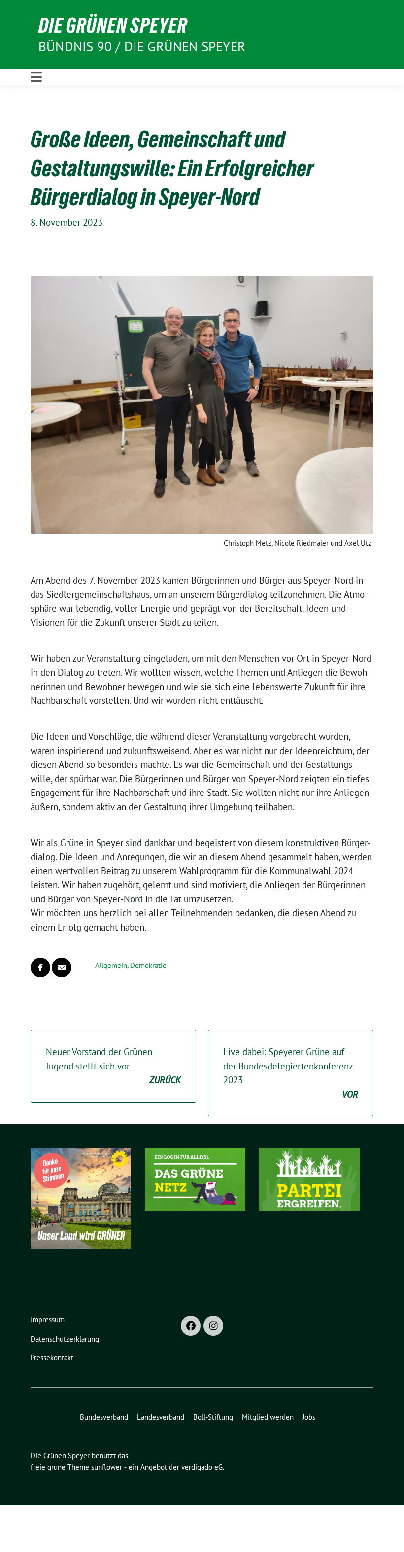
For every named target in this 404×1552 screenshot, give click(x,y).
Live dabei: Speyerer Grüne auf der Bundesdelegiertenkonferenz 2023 (290, 1073)
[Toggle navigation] (36, 77)
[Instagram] (213, 1326)
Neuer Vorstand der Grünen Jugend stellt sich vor (113, 1066)
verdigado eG (202, 1467)
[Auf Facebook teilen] (40, 967)
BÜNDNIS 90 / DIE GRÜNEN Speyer (141, 46)
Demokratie (148, 965)
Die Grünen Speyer (112, 25)
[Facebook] (191, 1326)
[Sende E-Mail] (61, 967)
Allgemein (111, 965)
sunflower (106, 1467)
